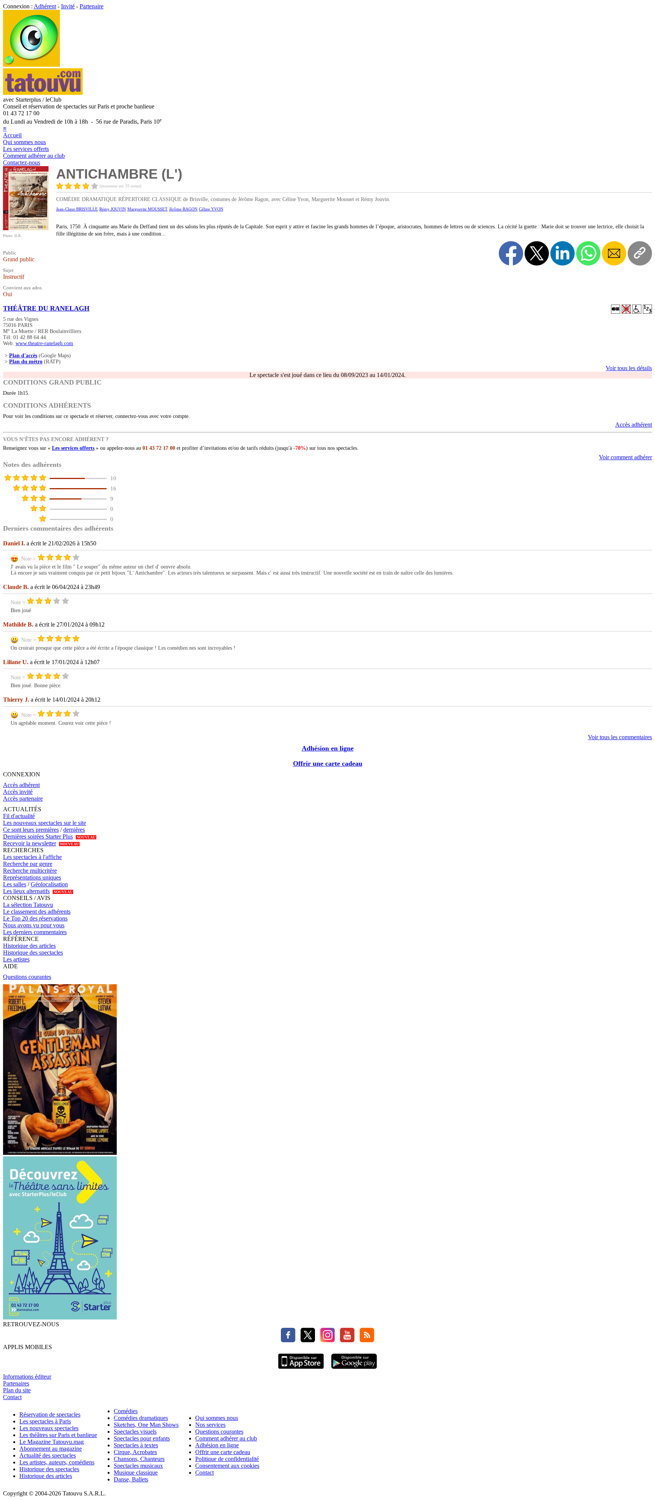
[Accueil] (31, 64)
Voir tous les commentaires (620, 737)
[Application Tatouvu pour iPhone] (301, 1369)
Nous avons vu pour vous (33, 925)
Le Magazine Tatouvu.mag (51, 1442)
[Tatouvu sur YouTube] (345, 1340)
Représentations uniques (32, 877)
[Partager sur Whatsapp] (588, 253)
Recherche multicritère (30, 870)
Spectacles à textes (136, 1445)
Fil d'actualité (19, 816)
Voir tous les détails (629, 368)
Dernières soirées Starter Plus (38, 836)
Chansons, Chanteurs (139, 1459)
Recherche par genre (27, 864)
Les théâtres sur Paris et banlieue (58, 1435)
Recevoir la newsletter (29, 843)
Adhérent (45, 6)
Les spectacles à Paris (45, 1421)
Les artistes (16, 959)
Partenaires (16, 1383)
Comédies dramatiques (141, 1418)
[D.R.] (26, 228)
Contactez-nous (21, 162)
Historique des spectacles (33, 952)
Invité (68, 6)
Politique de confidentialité (227, 1459)
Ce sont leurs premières (31, 829)
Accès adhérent (633, 424)
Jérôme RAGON (183, 209)
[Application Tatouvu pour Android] (354, 1369)
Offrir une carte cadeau (327, 763)
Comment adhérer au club (34, 155)
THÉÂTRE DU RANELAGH (46, 308)
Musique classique (136, 1472)
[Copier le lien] (640, 253)
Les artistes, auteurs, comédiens (56, 1462)
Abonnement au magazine (50, 1448)
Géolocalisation (49, 884)
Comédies (126, 1411)
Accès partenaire (23, 798)
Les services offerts (26, 149)
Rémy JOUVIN (112, 209)
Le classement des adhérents (37, 911)
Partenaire (91, 6)
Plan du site (17, 1390)
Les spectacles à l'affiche (32, 857)
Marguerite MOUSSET (147, 209)
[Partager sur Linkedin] (562, 253)
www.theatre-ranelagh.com (44, 343)
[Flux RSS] (365, 1340)
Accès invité (18, 791)
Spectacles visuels (135, 1431)
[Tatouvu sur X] (306, 1340)
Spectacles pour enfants (142, 1438)
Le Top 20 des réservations (35, 918)
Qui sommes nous (24, 142)
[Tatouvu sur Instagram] (326, 1340)
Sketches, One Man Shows (146, 1424)
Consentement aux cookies (227, 1465)
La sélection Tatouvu (28, 905)
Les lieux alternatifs (26, 891)
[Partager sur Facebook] (511, 253)
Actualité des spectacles (47, 1455)
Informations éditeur (27, 1376)
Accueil (12, 135)
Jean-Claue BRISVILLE (77, 209)
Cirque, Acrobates (135, 1452)
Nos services (210, 1424)
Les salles (14, 884)
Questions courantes (27, 977)
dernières (74, 829)
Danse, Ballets (131, 1479)
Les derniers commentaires (35, 932)
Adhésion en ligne (328, 748)
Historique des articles (29, 945)
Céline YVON (211, 209)
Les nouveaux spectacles (48, 1428)
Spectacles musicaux (138, 1465)
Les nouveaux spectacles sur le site (44, 823)
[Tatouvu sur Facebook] (288, 1340)
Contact (12, 1397)
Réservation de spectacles (49, 1414)
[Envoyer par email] (614, 253)
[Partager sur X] (537, 253)
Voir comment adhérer (625, 457)
